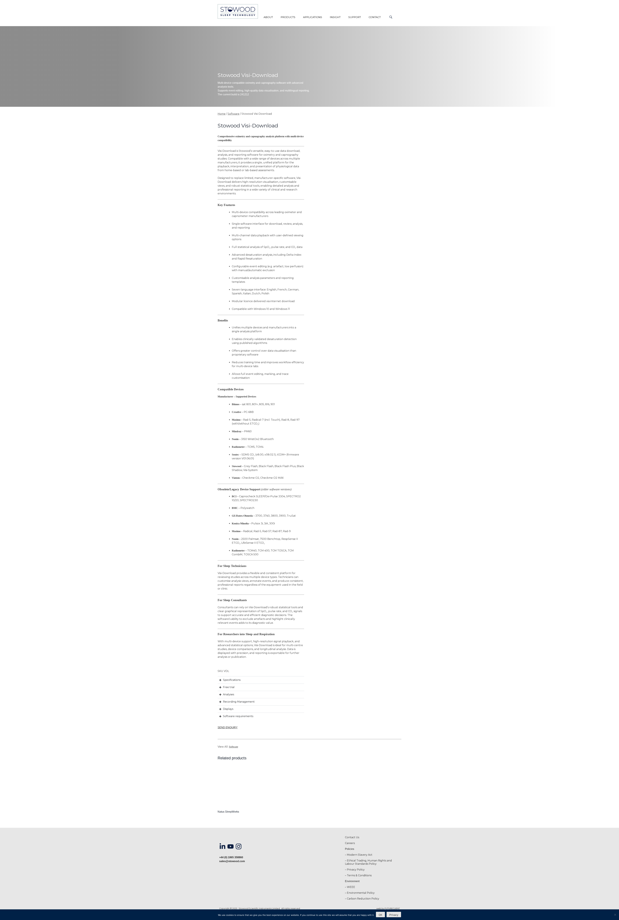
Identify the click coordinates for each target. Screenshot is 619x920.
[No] (615, 914)
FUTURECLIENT (392, 908)
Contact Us (352, 837)
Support (354, 17)
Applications (312, 17)
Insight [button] (335, 17)
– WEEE (350, 887)
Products (288, 17)
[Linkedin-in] (222, 846)
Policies (349, 849)
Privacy (393, 914)
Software (233, 113)
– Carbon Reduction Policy (362, 898)
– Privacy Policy (355, 869)
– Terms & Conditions (358, 875)
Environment (352, 881)
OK (380, 914)
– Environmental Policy (360, 892)
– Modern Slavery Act (358, 854)
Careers (350, 843)
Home (222, 113)
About (268, 17)
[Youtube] (230, 846)
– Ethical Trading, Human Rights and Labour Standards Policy (368, 862)
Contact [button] (375, 17)
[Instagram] (238, 846)
